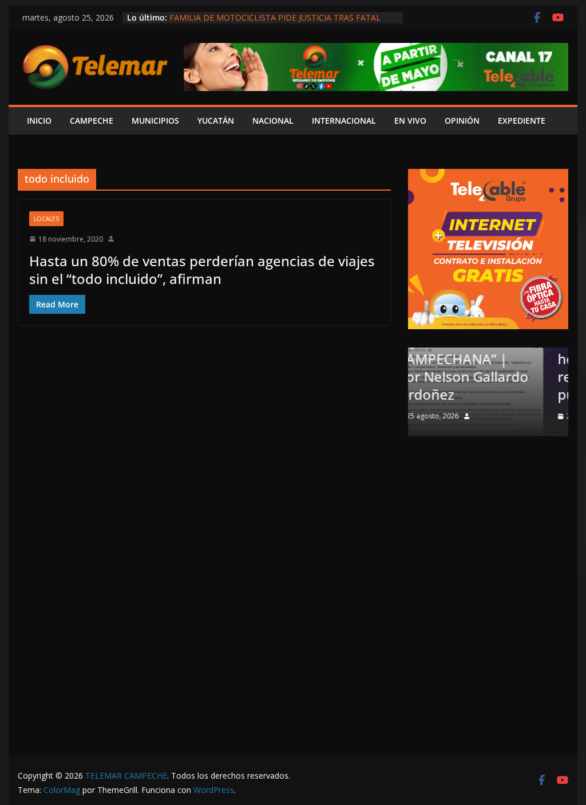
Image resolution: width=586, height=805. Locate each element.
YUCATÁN (215, 120)
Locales (46, 219)
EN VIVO (410, 120)
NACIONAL (273, 120)
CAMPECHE (91, 120)
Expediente (521, 120)
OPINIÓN (462, 120)
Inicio (39, 120)
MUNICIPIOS (155, 120)
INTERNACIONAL (344, 120)
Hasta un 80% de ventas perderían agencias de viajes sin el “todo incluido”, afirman (202, 269)
